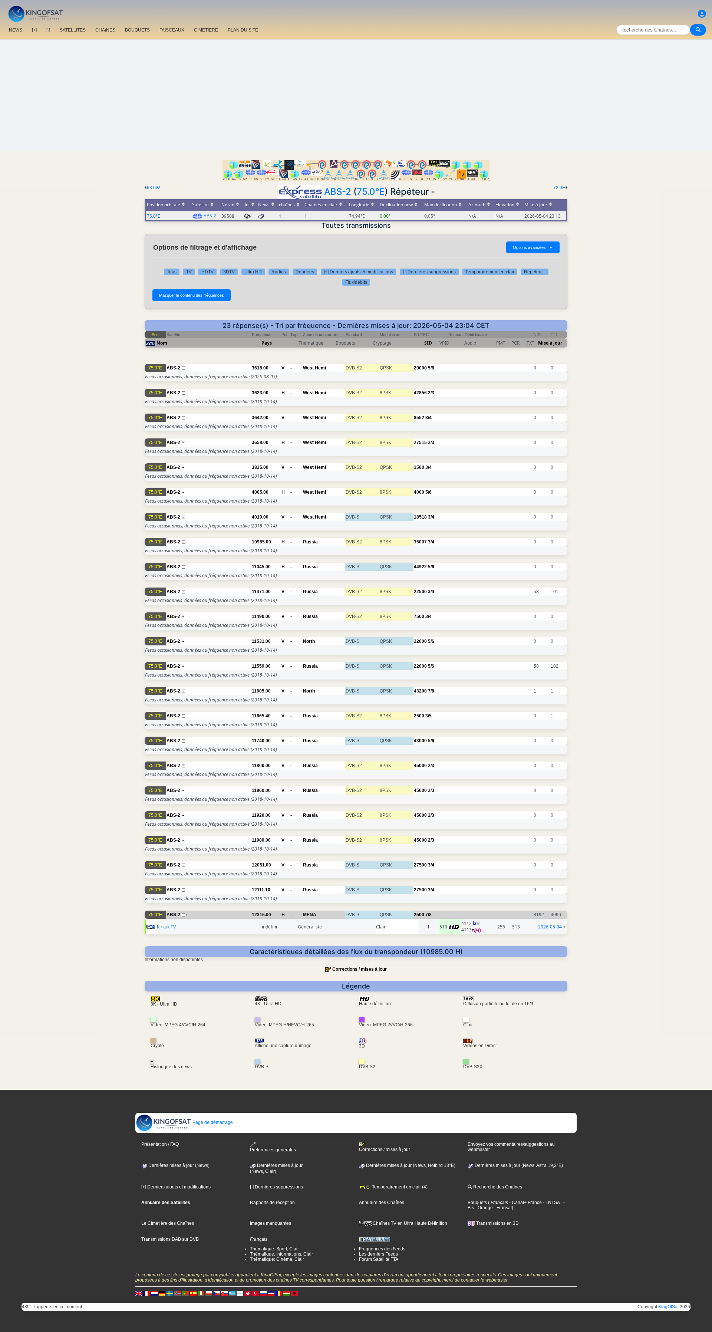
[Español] (193, 1293)
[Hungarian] (286, 1293)
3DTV (229, 271)
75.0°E (371, 191)
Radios (278, 271)
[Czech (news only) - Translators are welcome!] (216, 1293)
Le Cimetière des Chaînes (167, 1223)
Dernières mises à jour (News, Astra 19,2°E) (518, 1165)
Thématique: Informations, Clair (281, 1254)
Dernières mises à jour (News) (178, 1165)
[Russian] (263, 1293)
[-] (48, 30)
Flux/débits (356, 282)
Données (305, 271)
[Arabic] (247, 1293)
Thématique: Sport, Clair (274, 1249)
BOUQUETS (137, 30)
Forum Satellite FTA (378, 1259)
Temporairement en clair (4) (399, 1187)
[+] (34, 30)
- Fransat (502, 1207)
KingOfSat (668, 1306)
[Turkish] (255, 1293)
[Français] (146, 1293)
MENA (309, 914)
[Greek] (232, 1293)
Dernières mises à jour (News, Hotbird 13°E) (410, 1165)
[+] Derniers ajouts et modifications (358, 271)
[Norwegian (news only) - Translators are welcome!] (177, 1293)
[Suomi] (240, 1293)
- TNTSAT (552, 1202)
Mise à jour (550, 343)
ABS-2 (337, 191)
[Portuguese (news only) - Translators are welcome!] (185, 1293)
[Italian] (201, 1293)
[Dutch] (154, 1293)
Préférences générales (273, 1149)
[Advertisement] (356, 95)
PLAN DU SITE (243, 30)
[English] (138, 1293)
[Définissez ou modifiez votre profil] (702, 14)
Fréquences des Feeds (382, 1249)
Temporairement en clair (489, 271)
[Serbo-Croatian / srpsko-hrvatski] (271, 1293)
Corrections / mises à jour (359, 969)
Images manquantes (270, 1223)
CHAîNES (105, 30)
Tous (172, 271)
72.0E (559, 187)
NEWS (15, 30)
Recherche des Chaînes (497, 1187)
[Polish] (208, 1293)
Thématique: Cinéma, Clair (277, 1259)
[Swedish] (170, 1293)
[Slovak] (224, 1293)
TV (189, 271)
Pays (266, 343)
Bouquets (477, 1202)
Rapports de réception (272, 1202)
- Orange (483, 1207)
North (309, 641)
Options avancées (533, 247)
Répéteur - (534, 271)
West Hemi (314, 368)
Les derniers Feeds (378, 1254)
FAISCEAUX (171, 30)
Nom (161, 343)
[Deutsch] (162, 1293)
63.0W (153, 187)
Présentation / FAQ (160, 1144)
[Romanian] (279, 1293)
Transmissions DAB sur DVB (170, 1239)
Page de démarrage (212, 1122)
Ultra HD (253, 271)
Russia (310, 542)
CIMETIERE (206, 30)
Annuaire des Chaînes (381, 1202)
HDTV (207, 271)
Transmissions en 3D (497, 1223)
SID (428, 343)
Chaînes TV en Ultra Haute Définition (409, 1223)
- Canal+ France (525, 1202)
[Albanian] (294, 1293)
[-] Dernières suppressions (429, 271)
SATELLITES (73, 30)
